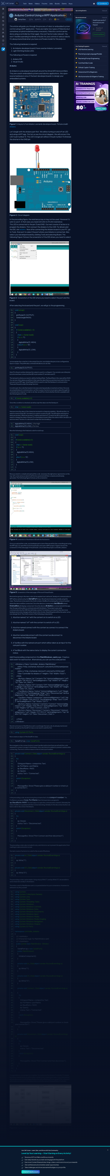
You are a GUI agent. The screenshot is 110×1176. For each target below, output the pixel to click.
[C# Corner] (3, 3)
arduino (23, 229)
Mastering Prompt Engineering (88, 58)
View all (104, 11)
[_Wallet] (3, 21)
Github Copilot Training (86, 67)
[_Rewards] (3, 40)
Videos (37, 4)
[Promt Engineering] (91, 96)
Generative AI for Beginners (87, 72)
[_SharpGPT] (3, 44)
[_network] (3, 32)
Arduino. (13, 127)
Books (57, 4)
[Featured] (65, 17)
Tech (25, 4)
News (31, 4)
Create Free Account (31, 1172)
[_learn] (3, 25)
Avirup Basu (22, 19)
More (70, 4)
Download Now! (99, 34)
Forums (44, 4)
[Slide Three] (40, 9)
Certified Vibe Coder (85, 63)
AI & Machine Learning (85, 49)
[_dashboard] (3, 17)
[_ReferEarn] (3, 36)
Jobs (51, 4)
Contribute (103, 3)
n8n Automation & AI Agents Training (91, 76)
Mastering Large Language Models (90, 54)
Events (64, 4)
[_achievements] (3, 29)
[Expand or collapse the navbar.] (3, 9)
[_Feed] (3, 13)
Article (69, 19)
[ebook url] (83, 39)
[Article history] (30, 19)
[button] (50, 19)
